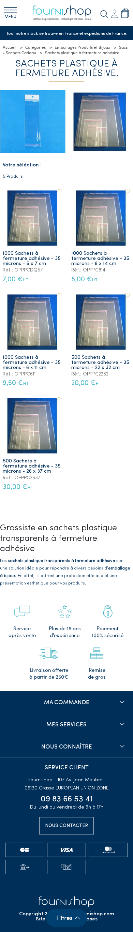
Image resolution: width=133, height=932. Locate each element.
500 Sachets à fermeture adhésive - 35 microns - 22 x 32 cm (100, 362)
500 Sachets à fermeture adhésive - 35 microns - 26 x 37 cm (32, 466)
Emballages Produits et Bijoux (82, 47)
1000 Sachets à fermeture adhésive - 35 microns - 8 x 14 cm (100, 258)
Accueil (9, 47)
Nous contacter (66, 825)
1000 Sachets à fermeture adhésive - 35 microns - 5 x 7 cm (32, 258)
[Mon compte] (114, 13)
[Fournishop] (66, 13)
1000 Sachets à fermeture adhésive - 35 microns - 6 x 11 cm (32, 362)
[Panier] (125, 13)
